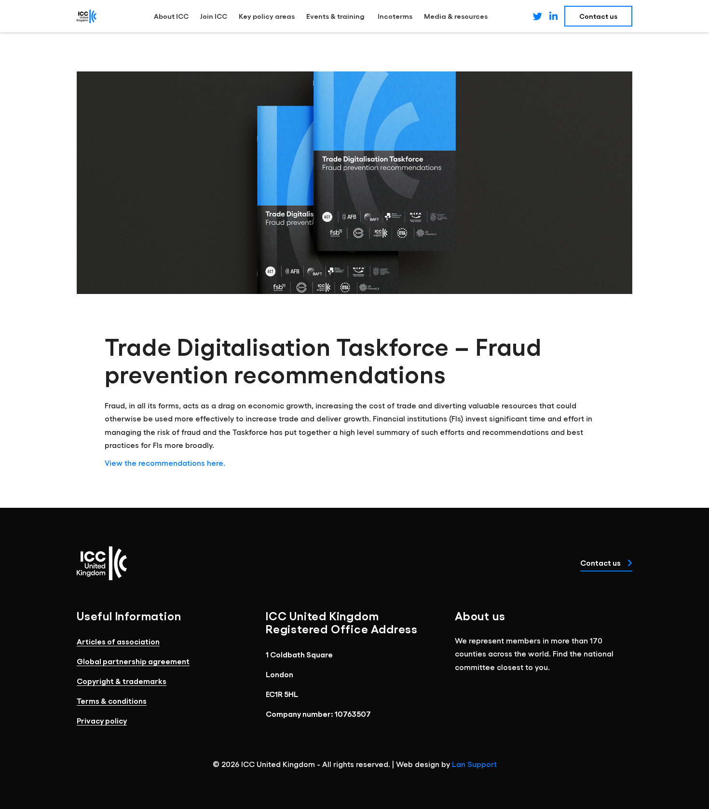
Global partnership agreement (133, 661)
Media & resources (456, 16)
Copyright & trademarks (121, 680)
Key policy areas (267, 16)
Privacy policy (102, 720)
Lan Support (474, 763)
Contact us (601, 562)
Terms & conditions (112, 700)
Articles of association (118, 641)
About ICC (171, 16)
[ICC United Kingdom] (86, 16)
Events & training (336, 16)
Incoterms (395, 16)
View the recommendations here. (165, 462)
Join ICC (213, 16)
